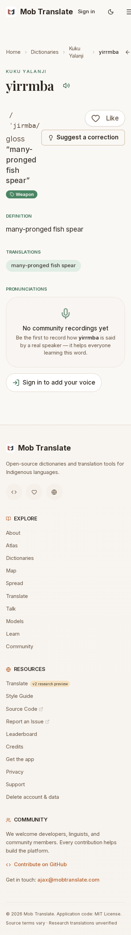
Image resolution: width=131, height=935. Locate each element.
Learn (13, 634)
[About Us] (54, 492)
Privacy (14, 772)
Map (11, 571)
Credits (14, 747)
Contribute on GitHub (40, 864)
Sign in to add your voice (59, 382)
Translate (17, 596)
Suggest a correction (87, 137)
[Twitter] (34, 492)
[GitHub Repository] (14, 492)
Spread (14, 583)
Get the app (20, 759)
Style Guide (19, 696)
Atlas (12, 545)
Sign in (86, 11)
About (13, 533)
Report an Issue (25, 721)
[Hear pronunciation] (66, 86)
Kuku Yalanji (76, 52)
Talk (11, 609)
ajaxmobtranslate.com (68, 880)
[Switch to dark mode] (111, 12)
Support (15, 784)
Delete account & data (32, 797)
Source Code (21, 709)
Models (15, 621)
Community (19, 646)
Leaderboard (21, 734)
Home (13, 52)
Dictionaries (45, 52)
